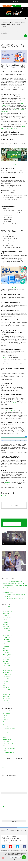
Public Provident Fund (9, 748)
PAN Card (5, 746)
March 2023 (6, 626)
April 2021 (5, 661)
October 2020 (7, 674)
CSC (4, 717)
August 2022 (6, 641)
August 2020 (6, 679)
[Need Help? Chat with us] (24, 857)
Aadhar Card (6, 711)
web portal (7, 482)
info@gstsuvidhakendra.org (12, 838)
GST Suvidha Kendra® (6, 486)
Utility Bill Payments (8, 752)
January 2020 (6, 690)
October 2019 (6, 694)
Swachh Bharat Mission (12, 410)
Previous (4, 784)
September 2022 (7, 639)
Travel (4, 750)
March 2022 (6, 652)
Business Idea (6, 713)
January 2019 (6, 703)
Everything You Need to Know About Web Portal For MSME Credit (13, 67)
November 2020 (7, 672)
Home (2, 30)
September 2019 (7, 696)
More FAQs (14, 821)
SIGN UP (17, 5)
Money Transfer (7, 739)
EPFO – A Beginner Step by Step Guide (13, 598)
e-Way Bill (5, 719)
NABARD (13, 403)
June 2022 (6, 646)
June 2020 (6, 683)
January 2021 (6, 668)
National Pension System (9, 743)
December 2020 (7, 670)
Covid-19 (5, 715)
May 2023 (5, 622)
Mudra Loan (6, 741)
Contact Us (25, 35)
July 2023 (5, 620)
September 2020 (7, 676)
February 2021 (7, 665)
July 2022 (5, 644)
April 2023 (5, 624)
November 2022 (7, 635)
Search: (5, 521)
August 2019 (6, 698)
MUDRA (5, 357)
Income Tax (6, 733)
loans (4, 737)
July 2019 (5, 700)
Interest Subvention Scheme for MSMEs (13, 127)
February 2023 (7, 628)
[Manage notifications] (3, 858)
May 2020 (5, 685)
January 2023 (6, 631)
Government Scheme (9, 728)
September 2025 (7, 613)
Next (3, 767)
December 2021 (7, 659)
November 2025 (7, 611)
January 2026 (6, 607)
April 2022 (5, 650)
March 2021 (6, 663)
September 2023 (7, 617)
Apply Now (14, 793)
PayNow (8, 5)
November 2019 (7, 692)
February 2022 (7, 655)
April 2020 (6, 687)
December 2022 (7, 633)
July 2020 (5, 681)
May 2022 (5, 648)
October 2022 (7, 637)
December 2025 (7, 609)
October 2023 (7, 615)
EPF (4, 724)
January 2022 (6, 657)
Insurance (5, 735)
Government (7, 30)
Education (6, 722)
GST (4, 730)
